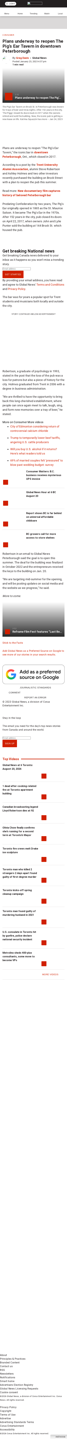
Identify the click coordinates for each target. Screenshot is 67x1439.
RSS (2, 1370)
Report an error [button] (35, 697)
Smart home (7, 1381)
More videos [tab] (35, 422)
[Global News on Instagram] (23, 1253)
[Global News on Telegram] (23, 1327)
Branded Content (10, 1362)
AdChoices (60, 1437)
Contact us (6, 1366)
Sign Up (9, 743)
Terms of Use (7, 1414)
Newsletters (7, 1373)
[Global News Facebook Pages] (23, 1180)
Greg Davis (22, 57)
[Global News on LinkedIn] (23, 1278)
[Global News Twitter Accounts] (23, 1205)
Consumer (8, 35)
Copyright (5, 1411)
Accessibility (7, 1429)
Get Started (13, 274)
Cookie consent (9, 1392)
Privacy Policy (16, 289)
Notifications (7, 1377)
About (3, 1355)
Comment (15, 692)
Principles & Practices (12, 1358)
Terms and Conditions (50, 284)
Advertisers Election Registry (16, 1384)
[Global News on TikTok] (23, 1302)
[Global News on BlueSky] (23, 1351)
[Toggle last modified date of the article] (48, 61)
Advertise (5, 1418)
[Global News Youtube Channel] (23, 1229)
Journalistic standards (35, 687)
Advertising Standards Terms (17, 1422)
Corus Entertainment (12, 1425)
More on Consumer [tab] (14, 422)
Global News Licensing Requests (19, 1388)
